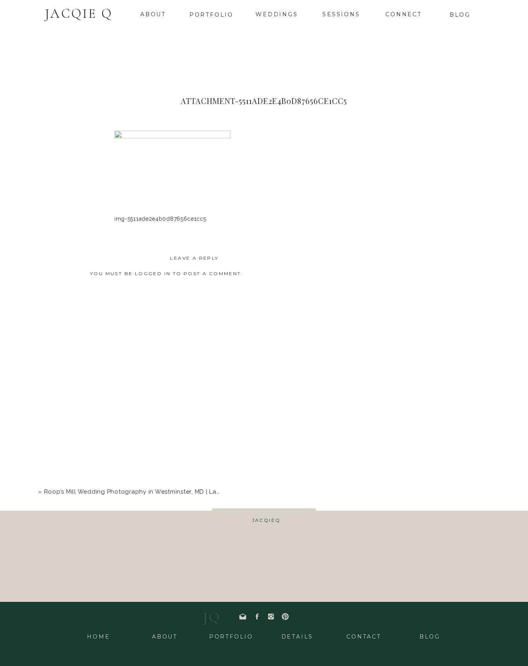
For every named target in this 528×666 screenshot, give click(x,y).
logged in (153, 273)
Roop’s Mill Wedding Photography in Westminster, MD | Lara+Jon (140, 491)
